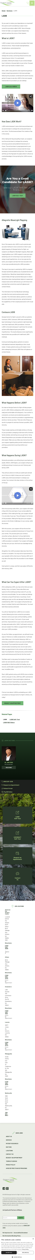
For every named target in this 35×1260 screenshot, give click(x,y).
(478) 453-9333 (6, 1083)
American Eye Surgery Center (7, 912)
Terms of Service (11, 1161)
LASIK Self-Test (17, 195)
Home (3, 10)
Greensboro (8, 986)
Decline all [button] (25, 1252)
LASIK (5, 719)
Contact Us (9, 1154)
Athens (7, 957)
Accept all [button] (9, 1252)
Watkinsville (8, 1093)
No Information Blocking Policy (11, 1236)
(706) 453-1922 (6, 1012)
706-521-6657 (6, 1114)
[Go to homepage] (7, 3)
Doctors (9, 1147)
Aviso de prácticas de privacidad (16, 1168)
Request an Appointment (12, 703)
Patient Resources (12, 1143)
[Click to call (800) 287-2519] (27, 3)
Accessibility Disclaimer (21, 1232)
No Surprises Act (7, 1232)
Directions (7, 943)
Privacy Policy (10, 1165)
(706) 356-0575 (6, 1044)
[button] (32, 3)
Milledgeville (8, 1054)
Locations (9, 1150)
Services (10, 10)
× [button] (33, 1239)
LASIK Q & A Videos (11, 86)
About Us (9, 1136)
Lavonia (7, 1022)
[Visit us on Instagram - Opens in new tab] (7, 1189)
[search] (20, 1217)
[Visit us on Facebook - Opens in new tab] (4, 1189)
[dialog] (17, 1248)
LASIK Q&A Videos (9, 722)
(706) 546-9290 (6, 947)
